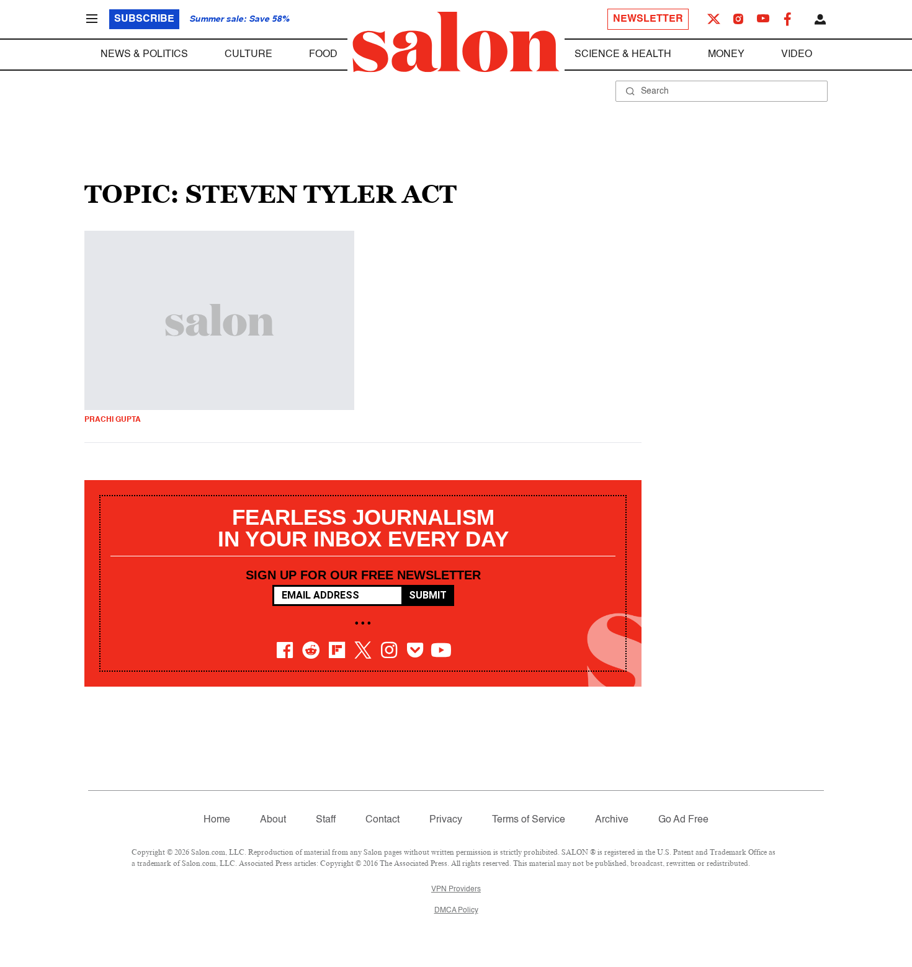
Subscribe (144, 19)
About (273, 820)
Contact (382, 820)
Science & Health (622, 55)
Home (216, 820)
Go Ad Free (683, 820)
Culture (248, 55)
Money (726, 55)
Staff (326, 820)
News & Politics (144, 55)
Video (796, 55)
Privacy (445, 820)
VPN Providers (456, 889)
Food (323, 55)
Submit (428, 595)
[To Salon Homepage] (456, 42)
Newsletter (648, 19)
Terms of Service (528, 820)
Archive (611, 820)
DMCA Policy (456, 910)
